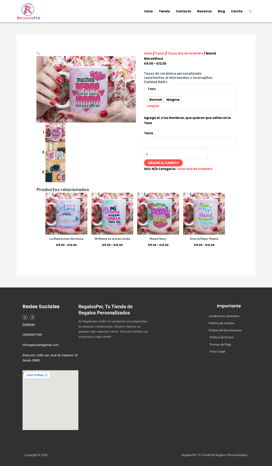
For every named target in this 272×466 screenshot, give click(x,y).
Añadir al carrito (163, 163)
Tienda (164, 11)
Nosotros (204, 11)
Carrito (237, 11)
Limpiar (153, 106)
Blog (221, 11)
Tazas (160, 53)
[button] (250, 11)
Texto (148, 133)
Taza (152, 89)
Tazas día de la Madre (185, 53)
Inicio (148, 11)
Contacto (183, 11)
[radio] (155, 100)
